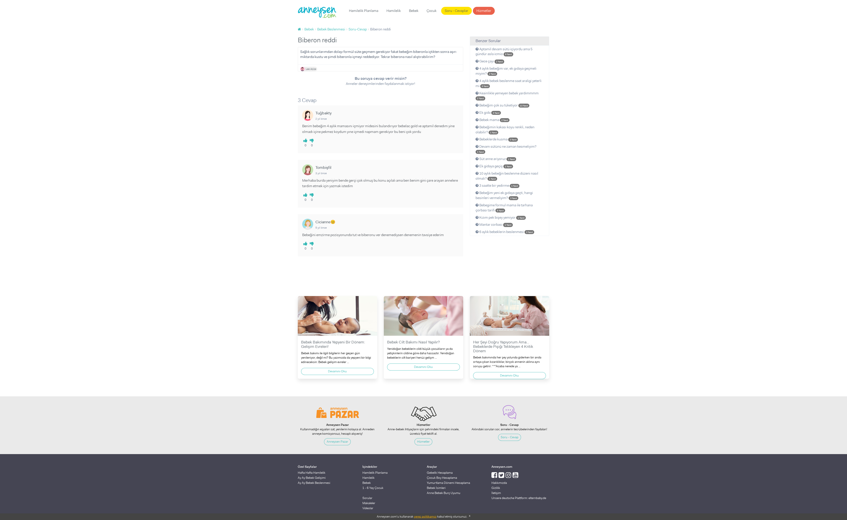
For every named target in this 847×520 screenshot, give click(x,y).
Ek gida (489, 112)
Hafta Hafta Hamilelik (311, 473)
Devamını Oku (337, 371)
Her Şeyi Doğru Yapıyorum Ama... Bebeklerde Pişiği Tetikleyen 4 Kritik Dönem (503, 346)
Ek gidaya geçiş (495, 166)
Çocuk (432, 10)
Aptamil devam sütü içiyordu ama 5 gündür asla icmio (504, 51)
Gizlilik (495, 488)
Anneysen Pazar (337, 442)
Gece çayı (491, 61)
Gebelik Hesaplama (440, 473)
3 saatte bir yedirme (498, 185)
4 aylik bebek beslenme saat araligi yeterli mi (509, 83)
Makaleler (368, 503)
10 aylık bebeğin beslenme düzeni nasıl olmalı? (507, 176)
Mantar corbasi (495, 224)
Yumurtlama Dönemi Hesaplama (448, 483)
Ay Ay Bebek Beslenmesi (314, 483)
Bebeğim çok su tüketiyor (503, 105)
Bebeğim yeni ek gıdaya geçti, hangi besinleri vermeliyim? (504, 195)
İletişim (496, 493)
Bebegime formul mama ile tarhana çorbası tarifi (504, 207)
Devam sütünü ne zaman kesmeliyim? (506, 148)
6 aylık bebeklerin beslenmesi (506, 231)
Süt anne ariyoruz (497, 159)
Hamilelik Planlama (363, 10)
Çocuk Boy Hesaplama (442, 478)
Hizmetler (483, 10)
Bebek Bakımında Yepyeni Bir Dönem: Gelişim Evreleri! (333, 344)
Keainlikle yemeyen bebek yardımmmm (508, 95)
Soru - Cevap (509, 437)
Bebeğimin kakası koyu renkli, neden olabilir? (505, 129)
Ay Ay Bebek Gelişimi (312, 478)
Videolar (367, 508)
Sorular (367, 498)
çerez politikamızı (425, 516)
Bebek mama (493, 119)
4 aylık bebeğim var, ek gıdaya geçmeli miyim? (506, 71)
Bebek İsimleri (436, 488)
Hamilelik (393, 10)
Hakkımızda (499, 483)
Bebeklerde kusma (497, 139)
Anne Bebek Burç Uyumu (443, 493)
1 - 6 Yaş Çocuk (372, 488)
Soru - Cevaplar (456, 10)
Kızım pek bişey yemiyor (501, 217)
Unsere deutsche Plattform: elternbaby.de (518, 498)
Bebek (413, 10)
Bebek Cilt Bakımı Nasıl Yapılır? (413, 342)
